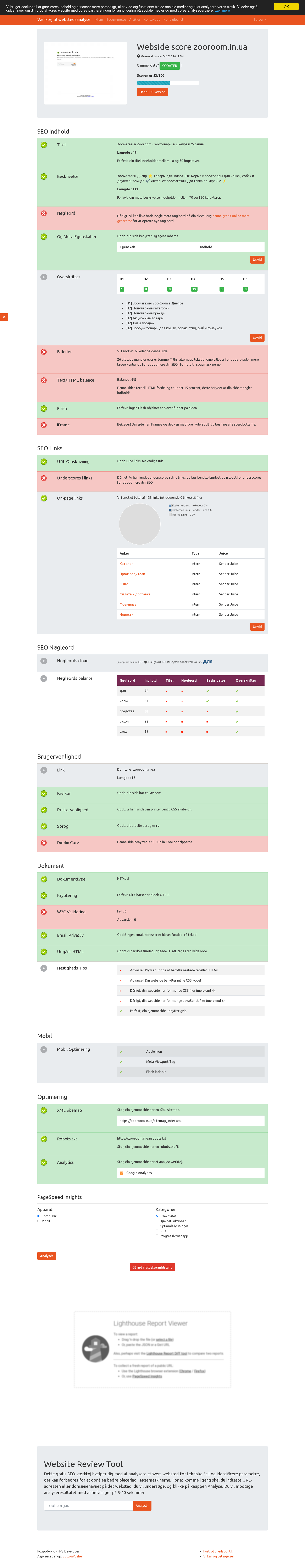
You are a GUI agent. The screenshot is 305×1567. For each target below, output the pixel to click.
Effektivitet (168, 1216)
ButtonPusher (72, 1556)
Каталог (126, 564)
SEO (163, 1231)
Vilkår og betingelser (218, 1556)
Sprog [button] (259, 19)
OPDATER (169, 66)
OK (286, 6)
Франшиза (128, 604)
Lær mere (222, 10)
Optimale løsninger (174, 1226)
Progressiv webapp (174, 1236)
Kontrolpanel (173, 19)
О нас (124, 584)
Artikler (134, 19)
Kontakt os (152, 19)
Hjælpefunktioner (173, 1221)
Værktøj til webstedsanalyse (63, 19)
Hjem (99, 19)
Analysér (46, 1256)
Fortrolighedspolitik (218, 1551)
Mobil (45, 1221)
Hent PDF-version (153, 92)
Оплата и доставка (135, 594)
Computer (48, 1216)
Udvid (257, 260)
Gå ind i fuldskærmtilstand (152, 1267)
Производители (132, 574)
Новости (126, 614)
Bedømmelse (116, 19)
